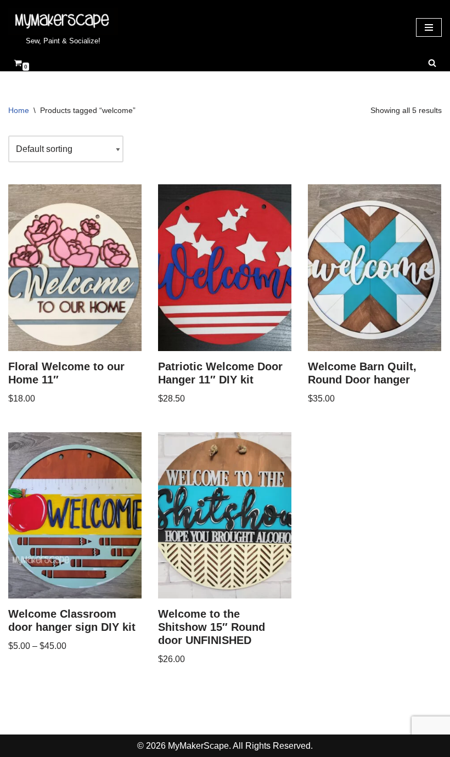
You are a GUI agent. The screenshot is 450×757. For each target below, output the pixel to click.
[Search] (432, 63)
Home (18, 110)
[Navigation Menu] (429, 27)
